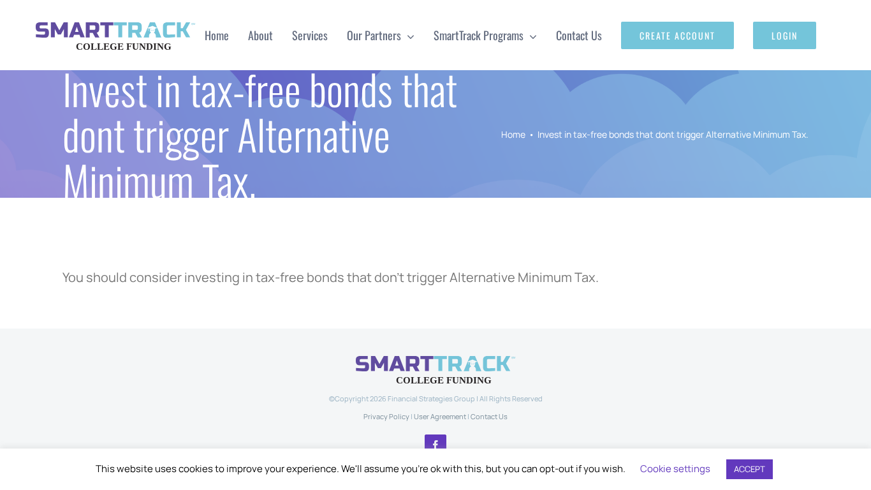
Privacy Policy (386, 416)
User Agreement (440, 416)
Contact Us (489, 416)
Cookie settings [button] (675, 468)
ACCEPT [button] (749, 469)
